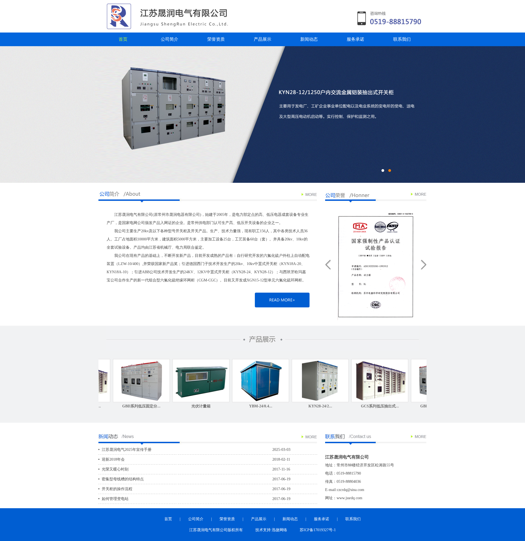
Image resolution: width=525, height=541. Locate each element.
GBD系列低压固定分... (102, 406)
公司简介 (169, 39)
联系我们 (402, 39)
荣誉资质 (216, 39)
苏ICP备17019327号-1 (318, 530)
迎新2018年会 (113, 459)
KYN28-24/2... (281, 406)
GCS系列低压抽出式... (341, 406)
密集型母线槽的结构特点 (123, 479)
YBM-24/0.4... (221, 406)
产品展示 (262, 39)
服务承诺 (355, 39)
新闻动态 (309, 39)
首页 (123, 39)
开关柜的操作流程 (117, 489)
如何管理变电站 (115, 499)
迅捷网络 (279, 530)
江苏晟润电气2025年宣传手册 (126, 450)
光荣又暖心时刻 (115, 469)
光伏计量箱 (161, 406)
